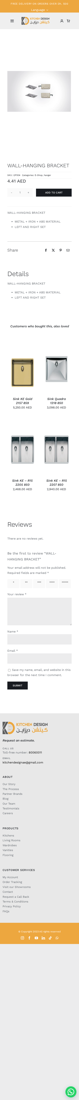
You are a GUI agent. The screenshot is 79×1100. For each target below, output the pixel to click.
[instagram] (22, 938)
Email (12, 650)
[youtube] (36, 938)
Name (12, 631)
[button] (70, 1091)
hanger (47, 175)
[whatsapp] (57, 938)
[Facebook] (46, 250)
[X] (53, 250)
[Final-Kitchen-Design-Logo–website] (35, 18)
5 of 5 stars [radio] (64, 583)
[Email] (68, 250)
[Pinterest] (60, 250)
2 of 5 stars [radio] (26, 583)
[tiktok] (50, 938)
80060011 (35, 752)
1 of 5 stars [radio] (13, 583)
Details (28, 362)
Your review (16, 594)
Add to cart (54, 192)
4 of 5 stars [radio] (51, 583)
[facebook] (29, 938)
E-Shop (39, 175)
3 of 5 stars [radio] (39, 583)
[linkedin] (43, 938)
